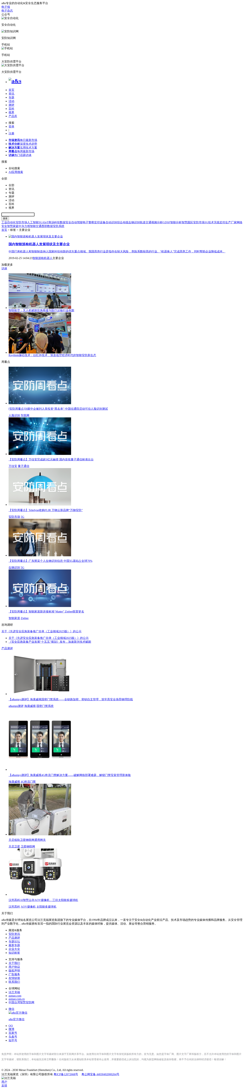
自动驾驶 (77, 222)
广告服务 (14, 974)
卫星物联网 (28, 846)
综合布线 (122, 222)
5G (40, 222)
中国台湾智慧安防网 (21, 1002)
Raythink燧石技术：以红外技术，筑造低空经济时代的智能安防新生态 (52, 355)
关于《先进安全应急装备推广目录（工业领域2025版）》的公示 (49, 637)
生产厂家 (231, 222)
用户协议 (14, 966)
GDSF (166, 222)
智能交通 (35, 226)
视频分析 (157, 222)
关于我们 (14, 963)
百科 (11, 108)
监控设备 (100, 222)
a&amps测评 (16, 705)
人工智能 (33, 222)
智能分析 (176, 222)
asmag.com (15, 995)
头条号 (13, 1036)
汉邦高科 (14, 906)
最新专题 (14, 945)
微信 (16, 1014)
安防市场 (21, 222)
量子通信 (23, 466)
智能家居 (14, 618)
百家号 (13, 1032)
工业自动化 (8, 222)
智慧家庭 (13, 226)
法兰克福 (14, 992)
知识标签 (14, 952)
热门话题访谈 (20, 155)
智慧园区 (187, 222)
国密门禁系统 (45, 705)
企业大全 (14, 948)
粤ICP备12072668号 (66, 1074)
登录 (11, 126)
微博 (11, 1029)
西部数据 (47, 226)
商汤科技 (54, 222)
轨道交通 (145, 222)
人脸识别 (14, 415)
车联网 (25, 415)
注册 (11, 133)
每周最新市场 (21, 151)
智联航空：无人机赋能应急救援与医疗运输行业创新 (41, 310)
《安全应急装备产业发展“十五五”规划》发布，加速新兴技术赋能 (50, 641)
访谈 (4, 268)
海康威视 (30, 705)
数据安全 (65, 222)
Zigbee (25, 618)
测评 (11, 104)
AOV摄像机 (28, 906)
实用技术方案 (23, 147)
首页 (11, 89)
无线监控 (219, 222)
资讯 (11, 93)
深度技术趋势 (23, 143)
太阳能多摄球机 (46, 906)
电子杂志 (7, 10)
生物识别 (134, 222)
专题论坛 (14, 941)
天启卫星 (14, 846)
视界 (11, 112)
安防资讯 (14, 933)
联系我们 (14, 981)
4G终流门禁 (28, 781)
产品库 (13, 116)
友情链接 (14, 978)
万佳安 (13, 466)
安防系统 (58, 226)
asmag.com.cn (17, 998)
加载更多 (7, 264)
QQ (11, 1025)
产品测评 (7, 648)
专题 (11, 97)
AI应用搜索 (16, 172)
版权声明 (14, 970)
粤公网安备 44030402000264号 (100, 1074)
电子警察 (88, 222)
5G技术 (209, 222)
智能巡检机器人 (43, 258)
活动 (11, 101)
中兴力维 (24, 226)
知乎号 (13, 1040)
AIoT (45, 222)
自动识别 (111, 222)
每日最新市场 (23, 140)
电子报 (5, 6)
